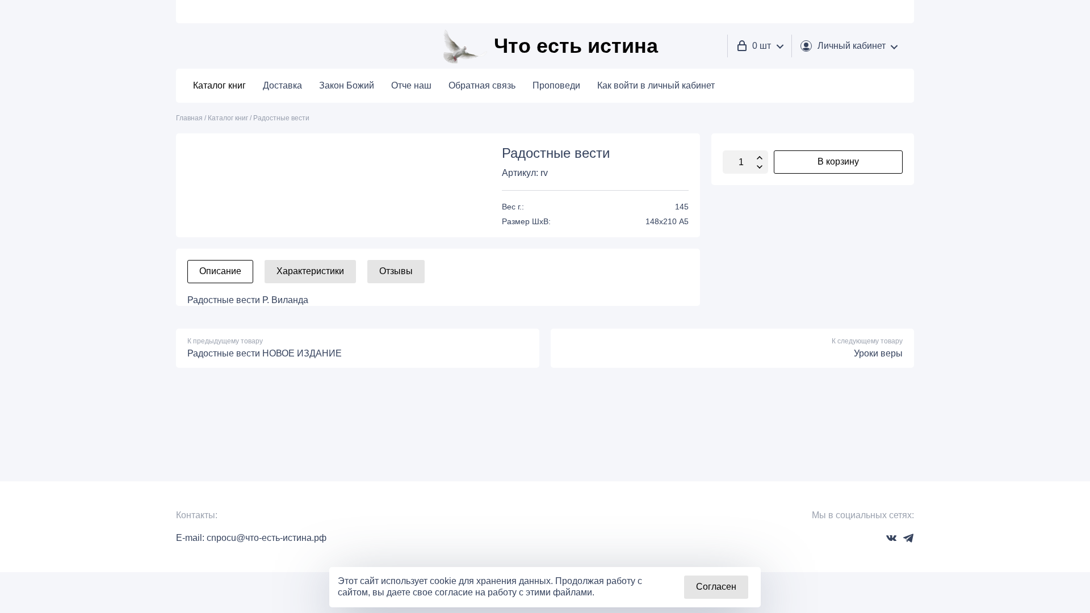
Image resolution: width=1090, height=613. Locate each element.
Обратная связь (481, 85)
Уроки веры (878, 353)
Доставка (282, 85)
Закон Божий (346, 85)
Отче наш (411, 85)
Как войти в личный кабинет (656, 85)
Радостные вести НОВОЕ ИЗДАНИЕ (264, 353)
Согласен (716, 586)
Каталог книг (219, 85)
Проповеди (556, 85)
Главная (189, 118)
